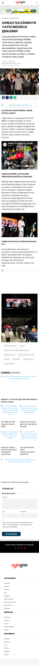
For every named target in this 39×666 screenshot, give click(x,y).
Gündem (17, 65)
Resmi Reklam (9, 599)
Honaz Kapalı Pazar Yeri (27, 355)
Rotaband (17, 359)
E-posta (23, 512)
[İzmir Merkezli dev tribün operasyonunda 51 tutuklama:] (29, 438)
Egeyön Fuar (8, 605)
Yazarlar (7, 620)
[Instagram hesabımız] (21, 548)
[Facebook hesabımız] (15, 548)
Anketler (7, 608)
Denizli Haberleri (7, 65)
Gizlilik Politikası (9, 627)
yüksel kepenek (9, 364)
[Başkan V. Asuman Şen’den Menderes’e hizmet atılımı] (19, 385)
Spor (5, 593)
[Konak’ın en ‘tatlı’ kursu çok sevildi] (19, 469)
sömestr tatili (29, 359)
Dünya (6, 654)
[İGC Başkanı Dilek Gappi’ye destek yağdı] (10, 412)
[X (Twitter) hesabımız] (18, 548)
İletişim (6, 630)
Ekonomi (7, 586)
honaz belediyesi (10, 355)
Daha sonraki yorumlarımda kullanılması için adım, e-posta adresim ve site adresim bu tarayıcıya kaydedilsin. (17, 525)
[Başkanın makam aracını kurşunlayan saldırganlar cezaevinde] (10, 438)
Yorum (5, 497)
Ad (3, 512)
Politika (6, 590)
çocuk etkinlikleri (10, 346)
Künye (6, 624)
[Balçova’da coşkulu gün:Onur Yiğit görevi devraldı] (29, 412)
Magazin (7, 596)
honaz (23, 346)
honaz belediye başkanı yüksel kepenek (17, 350)
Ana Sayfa (7, 617)
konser (7, 359)
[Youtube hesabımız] (25, 548)
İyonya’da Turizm (10, 602)
